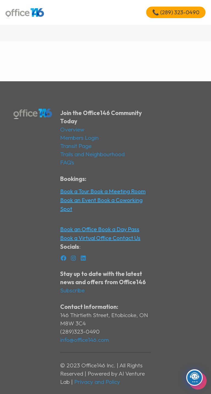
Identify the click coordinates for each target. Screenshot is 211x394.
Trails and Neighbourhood (92, 154)
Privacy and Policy (97, 381)
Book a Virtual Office (86, 237)
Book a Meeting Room (118, 191)
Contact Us (126, 237)
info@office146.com (84, 339)
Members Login (79, 137)
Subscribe (72, 290)
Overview (72, 129)
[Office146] (24, 12)
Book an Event (78, 200)
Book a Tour (75, 191)
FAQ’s (67, 162)
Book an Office (79, 229)
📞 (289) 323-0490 (175, 12)
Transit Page (75, 145)
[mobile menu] (130, 12)
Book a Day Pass (118, 229)
